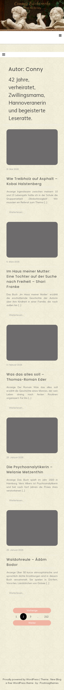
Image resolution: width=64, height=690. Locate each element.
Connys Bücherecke (32, 3)
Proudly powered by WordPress (21, 679)
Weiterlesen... (16, 212)
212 (46, 616)
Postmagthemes (49, 683)
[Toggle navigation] (3, 54)
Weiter (32, 622)
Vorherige (32, 610)
